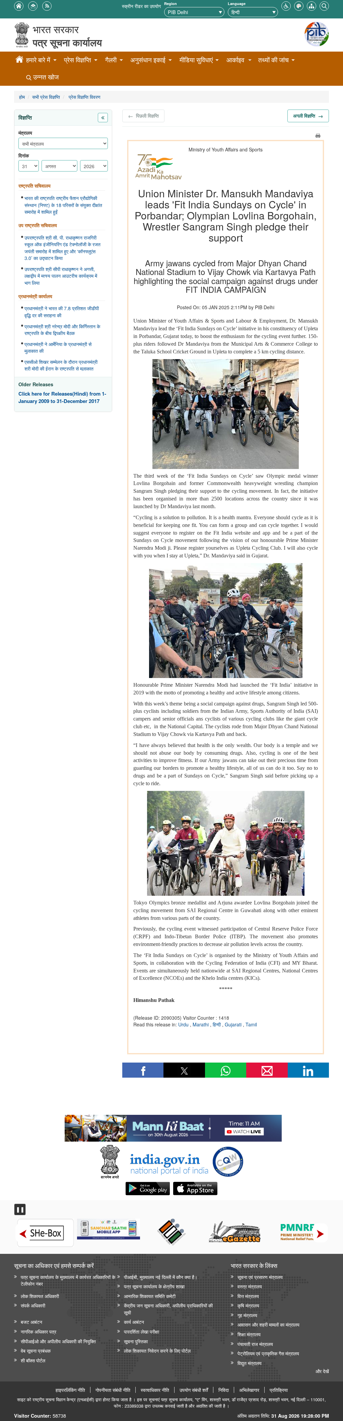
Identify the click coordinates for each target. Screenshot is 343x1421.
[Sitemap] (311, 5)
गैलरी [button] (111, 60)
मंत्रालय (25, 133)
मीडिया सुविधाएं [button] (196, 60)
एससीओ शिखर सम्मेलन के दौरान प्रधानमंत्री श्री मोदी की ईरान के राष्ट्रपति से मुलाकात (60, 365)
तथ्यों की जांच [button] (273, 60)
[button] (286, 5)
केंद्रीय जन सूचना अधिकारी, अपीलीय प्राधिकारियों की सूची (168, 1309)
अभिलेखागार (249, 1390)
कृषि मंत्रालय (248, 1305)
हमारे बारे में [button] (38, 60)
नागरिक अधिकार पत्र (38, 1331)
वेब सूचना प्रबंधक (36, 1350)
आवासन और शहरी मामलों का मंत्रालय (268, 1324)
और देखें (322, 1370)
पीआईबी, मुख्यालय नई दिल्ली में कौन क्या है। (160, 1276)
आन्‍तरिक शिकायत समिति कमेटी (150, 1295)
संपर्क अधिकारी (33, 1305)
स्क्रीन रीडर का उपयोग (141, 5)
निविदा (223, 1390)
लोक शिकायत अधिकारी (40, 1295)
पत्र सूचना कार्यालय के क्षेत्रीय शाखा (154, 1286)
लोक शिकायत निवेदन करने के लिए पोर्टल (157, 1350)
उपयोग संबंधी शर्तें (194, 1390)
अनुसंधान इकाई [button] (147, 60)
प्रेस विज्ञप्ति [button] (77, 60)
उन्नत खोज (45, 77)
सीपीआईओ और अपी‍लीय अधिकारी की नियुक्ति (58, 1341)
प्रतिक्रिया (279, 1390)
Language (237, 3)
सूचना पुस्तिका (136, 1341)
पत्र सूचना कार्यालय (67, 42)
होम (22, 96)
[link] (173, 1126)
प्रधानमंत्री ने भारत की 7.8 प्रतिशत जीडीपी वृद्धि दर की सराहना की (61, 312)
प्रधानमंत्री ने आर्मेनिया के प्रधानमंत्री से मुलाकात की (57, 347)
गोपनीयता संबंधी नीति (112, 1390)
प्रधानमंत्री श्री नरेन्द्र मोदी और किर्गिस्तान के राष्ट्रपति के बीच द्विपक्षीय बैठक (62, 330)
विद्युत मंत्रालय (249, 1362)
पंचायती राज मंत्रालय (255, 1343)
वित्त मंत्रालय (248, 1295)
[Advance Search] (324, 5)
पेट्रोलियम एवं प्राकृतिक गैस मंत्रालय (268, 1353)
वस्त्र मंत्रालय (249, 1286)
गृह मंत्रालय (247, 1314)
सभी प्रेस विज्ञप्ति (46, 96)
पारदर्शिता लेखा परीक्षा (141, 1331)
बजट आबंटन (31, 1321)
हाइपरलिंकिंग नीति (70, 1390)
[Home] (19, 60)
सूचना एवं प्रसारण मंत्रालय (260, 1276)
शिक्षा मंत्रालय (249, 1334)
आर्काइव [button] (235, 60)
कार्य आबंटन (134, 1321)
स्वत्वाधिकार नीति (155, 1390)
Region (170, 3)
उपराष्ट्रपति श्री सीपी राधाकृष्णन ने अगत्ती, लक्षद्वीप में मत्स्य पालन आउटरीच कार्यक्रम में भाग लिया (60, 276)
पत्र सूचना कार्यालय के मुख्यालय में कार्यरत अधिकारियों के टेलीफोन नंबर (68, 1280)
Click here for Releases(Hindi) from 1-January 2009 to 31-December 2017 (62, 397)
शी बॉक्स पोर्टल (33, 1360)
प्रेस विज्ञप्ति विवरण (83, 96)
